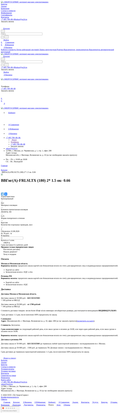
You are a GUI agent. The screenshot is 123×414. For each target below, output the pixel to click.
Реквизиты (5, 378)
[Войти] (2, 96)
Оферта (4, 399)
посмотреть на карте (85, 321)
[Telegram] (2, 194)
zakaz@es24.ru (21, 19)
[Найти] (6, 36)
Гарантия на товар (8, 375)
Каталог (4, 360)
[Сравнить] (2, 189)
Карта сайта (6, 380)
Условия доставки (8, 371)
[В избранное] (2, 187)
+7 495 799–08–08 (8, 19)
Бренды (4, 365)
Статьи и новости (8, 367)
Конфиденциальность (10, 397)
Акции (4, 362)
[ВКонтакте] (5, 194)
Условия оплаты (7, 369)
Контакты (5, 373)
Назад (14, 140)
